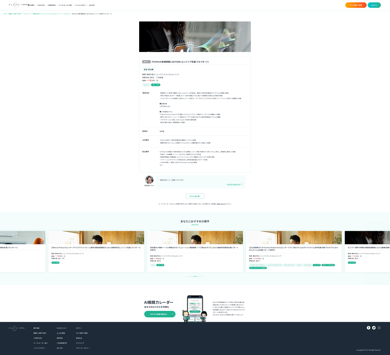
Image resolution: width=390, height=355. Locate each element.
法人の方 (92, 5)
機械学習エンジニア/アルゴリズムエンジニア (47, 14)
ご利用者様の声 (62, 343)
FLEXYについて (62, 328)
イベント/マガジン (80, 5)
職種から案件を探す (15, 14)
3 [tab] (194, 276)
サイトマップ (80, 343)
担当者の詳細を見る (233, 184)
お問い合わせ (221, 204)
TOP (4, 14)
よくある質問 (61, 333)
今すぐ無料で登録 (82, 333)
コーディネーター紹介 (65, 5)
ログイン (79, 328)
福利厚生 (60, 338)
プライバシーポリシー (83, 348)
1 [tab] (187, 276)
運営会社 (79, 338)
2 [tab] (190, 276)
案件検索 (37, 328)
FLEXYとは (41, 5)
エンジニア (27, 14)
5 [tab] (203, 276)
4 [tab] (199, 276)
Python (67, 14)
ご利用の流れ (52, 5)
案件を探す (31, 5)
